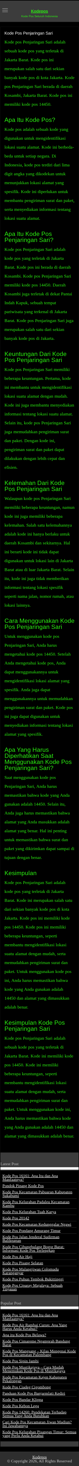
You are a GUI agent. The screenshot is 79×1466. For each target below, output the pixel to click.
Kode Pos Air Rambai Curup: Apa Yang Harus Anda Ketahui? (34, 1327)
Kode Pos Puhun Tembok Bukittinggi (33, 1279)
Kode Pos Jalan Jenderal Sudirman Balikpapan (30, 1239)
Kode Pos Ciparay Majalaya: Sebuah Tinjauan (32, 1287)
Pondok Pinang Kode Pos (23, 1185)
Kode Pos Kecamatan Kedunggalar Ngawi (36, 1224)
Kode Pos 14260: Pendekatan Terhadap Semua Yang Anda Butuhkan (34, 1414)
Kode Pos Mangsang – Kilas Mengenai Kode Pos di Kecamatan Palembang (39, 1353)
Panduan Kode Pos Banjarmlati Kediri (33, 1393)
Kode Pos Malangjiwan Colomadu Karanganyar (30, 1271)
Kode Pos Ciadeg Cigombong (26, 1387)
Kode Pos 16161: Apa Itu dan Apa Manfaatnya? (30, 1177)
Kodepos (39, 11)
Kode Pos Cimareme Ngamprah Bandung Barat (36, 1343)
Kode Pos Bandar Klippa (22, 1399)
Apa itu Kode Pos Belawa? (24, 1335)
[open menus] (5, 10)
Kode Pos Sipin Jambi (20, 1361)
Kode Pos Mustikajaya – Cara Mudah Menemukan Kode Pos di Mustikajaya (33, 1369)
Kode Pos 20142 (15, 1218)
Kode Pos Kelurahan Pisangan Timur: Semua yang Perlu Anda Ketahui (39, 1434)
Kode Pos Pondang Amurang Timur (31, 1230)
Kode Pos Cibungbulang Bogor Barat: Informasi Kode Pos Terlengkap (33, 1248)
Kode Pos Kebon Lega (20, 1406)
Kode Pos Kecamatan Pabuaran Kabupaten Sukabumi (37, 1194)
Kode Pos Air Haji (17, 1256)
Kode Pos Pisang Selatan (22, 1263)
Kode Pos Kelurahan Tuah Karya (29, 1211)
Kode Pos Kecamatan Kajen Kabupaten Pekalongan (34, 1379)
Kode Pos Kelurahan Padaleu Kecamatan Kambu (35, 1204)
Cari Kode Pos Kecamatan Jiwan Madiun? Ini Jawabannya (37, 1424)
